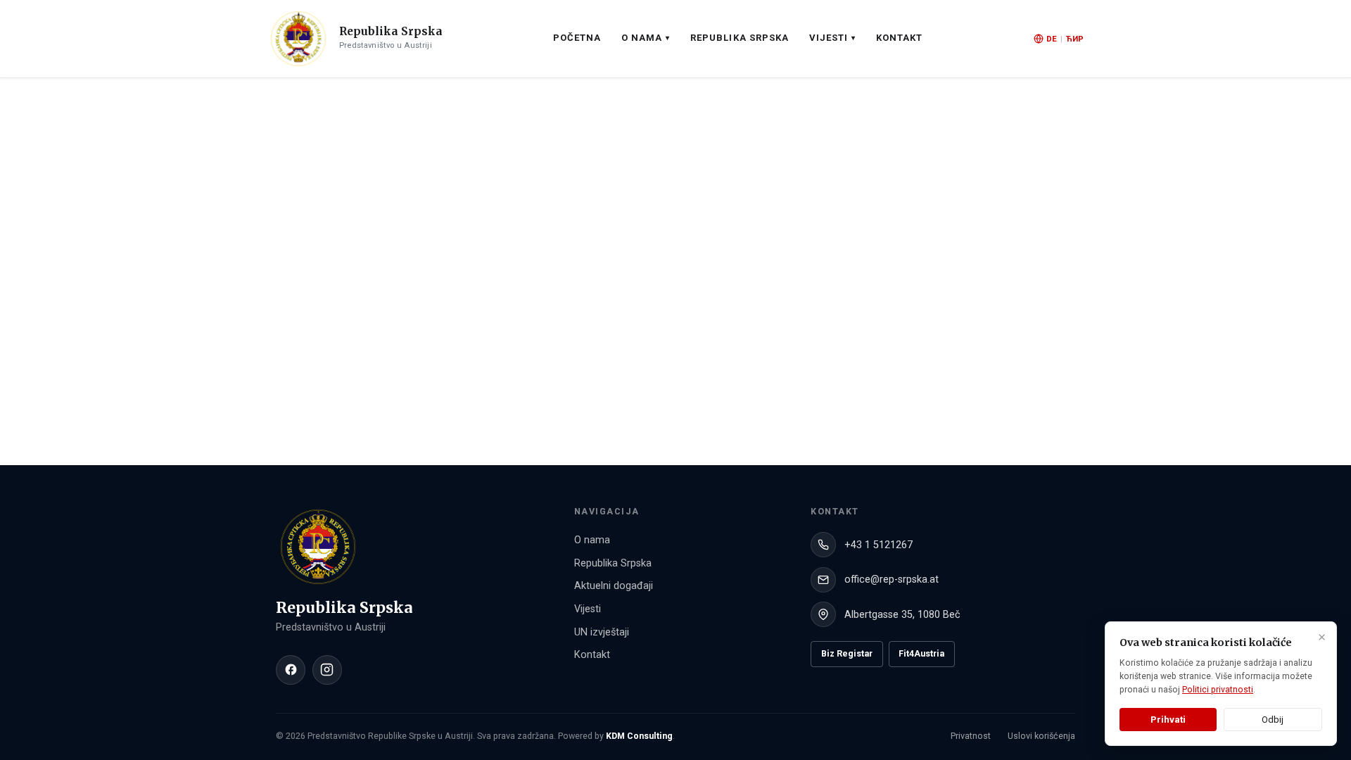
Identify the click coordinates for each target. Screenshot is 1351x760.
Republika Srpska (739, 37)
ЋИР (1075, 39)
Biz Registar (847, 653)
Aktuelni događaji (613, 586)
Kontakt (899, 37)
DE (1051, 39)
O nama (592, 540)
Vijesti (587, 609)
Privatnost (971, 735)
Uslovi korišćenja (1041, 735)
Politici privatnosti (1217, 690)
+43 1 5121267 (878, 545)
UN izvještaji (601, 632)
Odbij (1272, 719)
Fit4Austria (921, 653)
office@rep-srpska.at (891, 579)
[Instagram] (327, 670)
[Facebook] (290, 670)
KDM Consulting (639, 735)
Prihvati (1168, 719)
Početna (577, 37)
